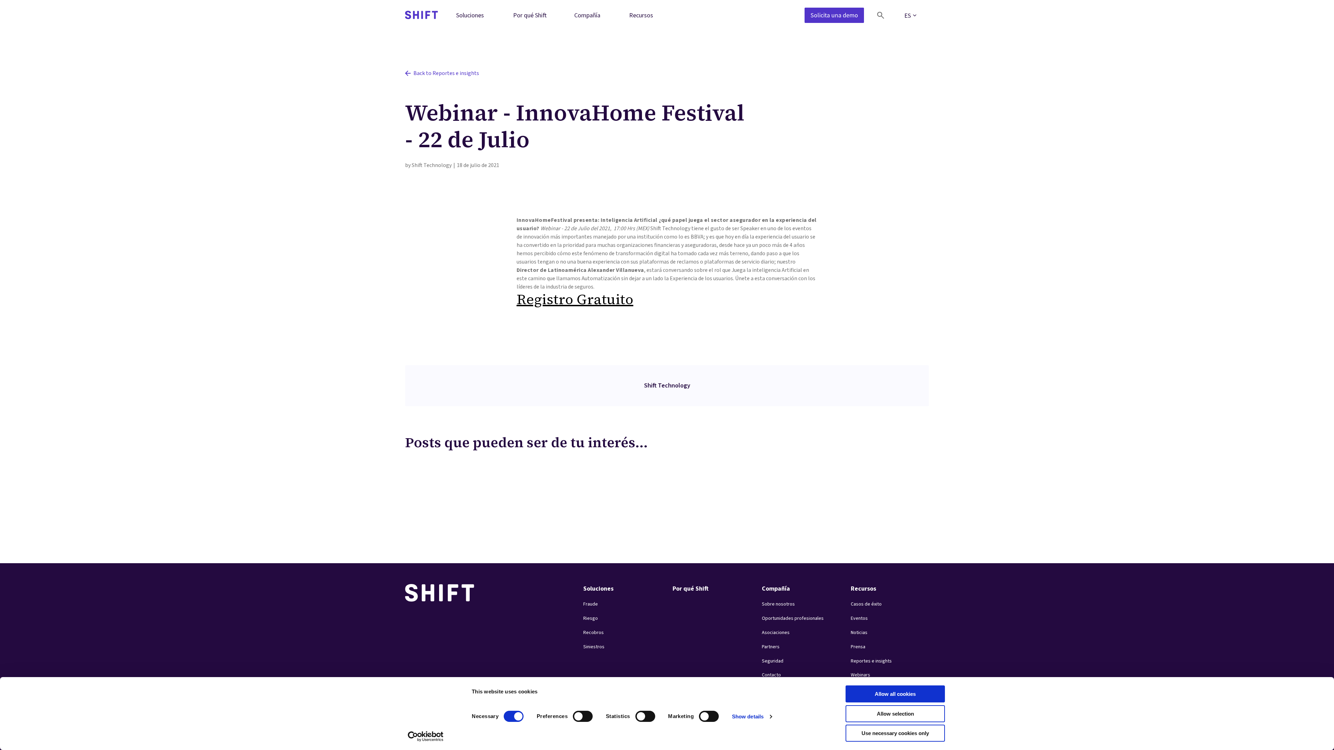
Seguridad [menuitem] (772, 661)
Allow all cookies (895, 694)
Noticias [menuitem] (859, 632)
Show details (748, 716)
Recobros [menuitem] (593, 632)
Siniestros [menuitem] (593, 646)
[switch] (576, 714)
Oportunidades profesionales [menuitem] (793, 618)
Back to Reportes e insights (446, 73)
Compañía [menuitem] (587, 15)
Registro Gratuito (575, 299)
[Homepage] (421, 15)
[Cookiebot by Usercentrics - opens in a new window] (425, 736)
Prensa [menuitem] (858, 646)
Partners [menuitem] (771, 646)
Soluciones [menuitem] (470, 15)
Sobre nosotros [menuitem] (778, 604)
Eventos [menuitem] (859, 618)
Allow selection (895, 714)
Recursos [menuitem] (641, 15)
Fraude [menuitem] (590, 604)
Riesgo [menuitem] (590, 618)
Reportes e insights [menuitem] (871, 661)
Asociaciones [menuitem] (776, 632)
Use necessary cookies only (895, 733)
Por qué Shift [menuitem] (530, 15)
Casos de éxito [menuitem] (866, 604)
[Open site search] (880, 15)
